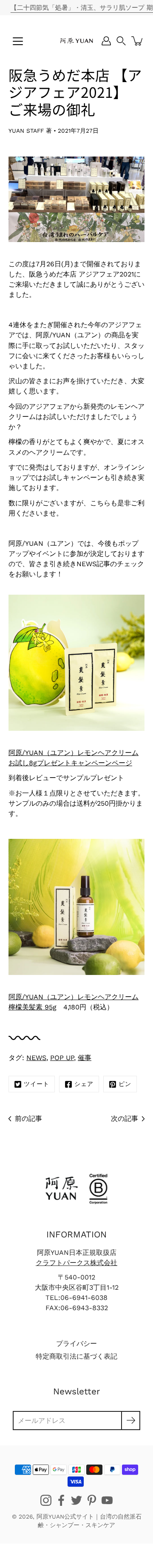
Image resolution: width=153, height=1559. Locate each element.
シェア (84, 1083)
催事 (84, 1058)
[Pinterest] (91, 1500)
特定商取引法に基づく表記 (76, 1356)
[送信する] (130, 1420)
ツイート (36, 1083)
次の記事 (124, 1118)
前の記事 (28, 1118)
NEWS (36, 1058)
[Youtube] (107, 1500)
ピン (125, 1083)
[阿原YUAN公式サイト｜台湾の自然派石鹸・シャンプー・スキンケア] (77, 41)
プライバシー (76, 1344)
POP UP (62, 1058)
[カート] (137, 41)
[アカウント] (106, 41)
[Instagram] (45, 1500)
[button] (121, 41)
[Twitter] (76, 1500)
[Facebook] (61, 1500)
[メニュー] (17, 41)
